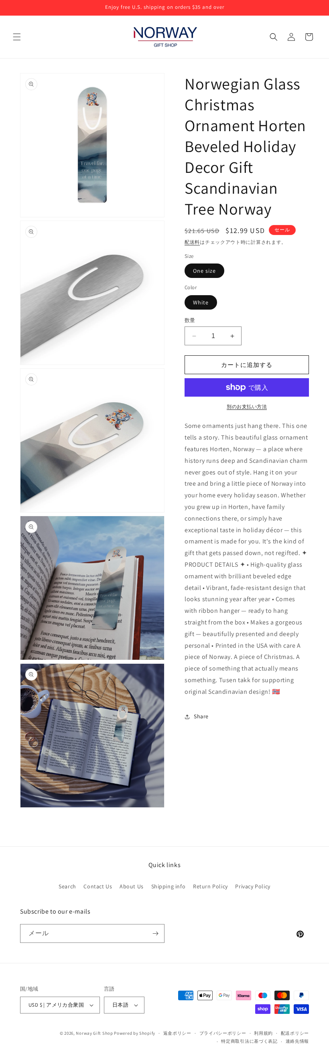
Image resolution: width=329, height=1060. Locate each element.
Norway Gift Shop (94, 1033)
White (201, 302)
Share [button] (201, 716)
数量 (190, 320)
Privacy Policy (252, 886)
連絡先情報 (297, 1041)
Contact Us (97, 886)
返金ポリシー (177, 1033)
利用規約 (263, 1033)
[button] (17, 37)
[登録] (155, 933)
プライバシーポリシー (222, 1033)
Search (67, 886)
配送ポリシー (295, 1033)
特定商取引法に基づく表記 (249, 1041)
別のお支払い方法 (247, 406)
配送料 (192, 242)
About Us (132, 886)
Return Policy (210, 886)
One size (204, 270)
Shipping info (168, 886)
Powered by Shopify (134, 1033)
